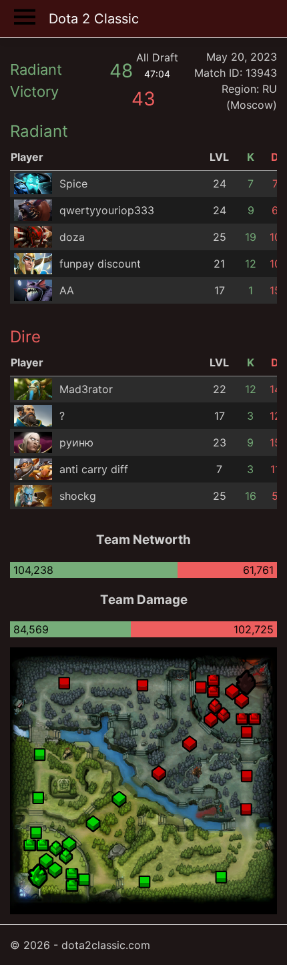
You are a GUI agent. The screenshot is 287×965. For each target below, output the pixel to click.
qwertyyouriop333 (106, 210)
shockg (77, 496)
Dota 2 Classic (94, 19)
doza (72, 237)
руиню (76, 442)
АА (66, 290)
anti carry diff (93, 469)
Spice (73, 183)
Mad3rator (86, 389)
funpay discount (100, 263)
